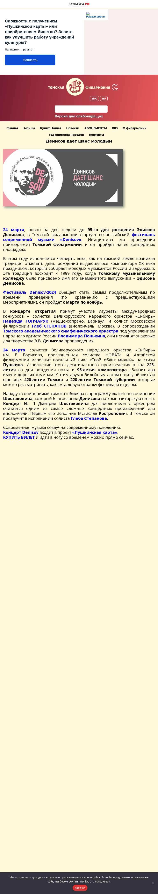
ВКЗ (115, 128)
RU (104, 98)
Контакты (96, 135)
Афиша (29, 128)
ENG (94, 98)
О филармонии (134, 128)
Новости (72, 128)
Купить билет (50, 128)
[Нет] (153, 883)
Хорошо (80, 887)
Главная (12, 128)
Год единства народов (66, 135)
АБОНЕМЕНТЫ (95, 128)
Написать (30, 60)
